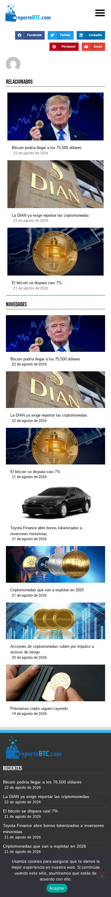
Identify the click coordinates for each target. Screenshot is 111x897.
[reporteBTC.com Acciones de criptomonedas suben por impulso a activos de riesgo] (55, 621)
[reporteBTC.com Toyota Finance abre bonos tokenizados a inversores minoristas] (55, 502)
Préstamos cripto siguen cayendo (39, 708)
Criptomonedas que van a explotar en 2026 (47, 590)
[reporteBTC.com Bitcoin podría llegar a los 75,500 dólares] (55, 116)
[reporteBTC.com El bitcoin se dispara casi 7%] (55, 252)
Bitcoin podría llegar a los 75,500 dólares (47, 147)
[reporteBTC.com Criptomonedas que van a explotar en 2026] (55, 564)
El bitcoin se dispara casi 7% (37, 283)
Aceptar (57, 888)
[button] (100, 13)
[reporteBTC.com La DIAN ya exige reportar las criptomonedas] (55, 184)
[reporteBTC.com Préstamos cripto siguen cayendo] (55, 683)
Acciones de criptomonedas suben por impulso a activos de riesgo (52, 649)
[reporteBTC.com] (27, 12)
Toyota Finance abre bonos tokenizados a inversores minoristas (46, 531)
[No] (101, 875)
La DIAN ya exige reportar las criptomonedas (50, 215)
